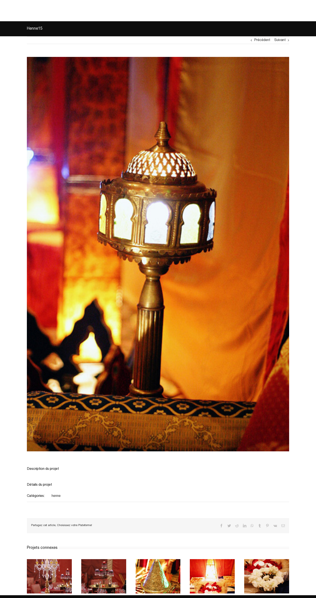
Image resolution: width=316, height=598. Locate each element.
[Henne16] (103, 561)
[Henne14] (158, 561)
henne (56, 496)
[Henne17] (49, 561)
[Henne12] (266, 561)
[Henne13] (212, 561)
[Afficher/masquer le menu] (306, 10)
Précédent (262, 40)
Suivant (280, 40)
